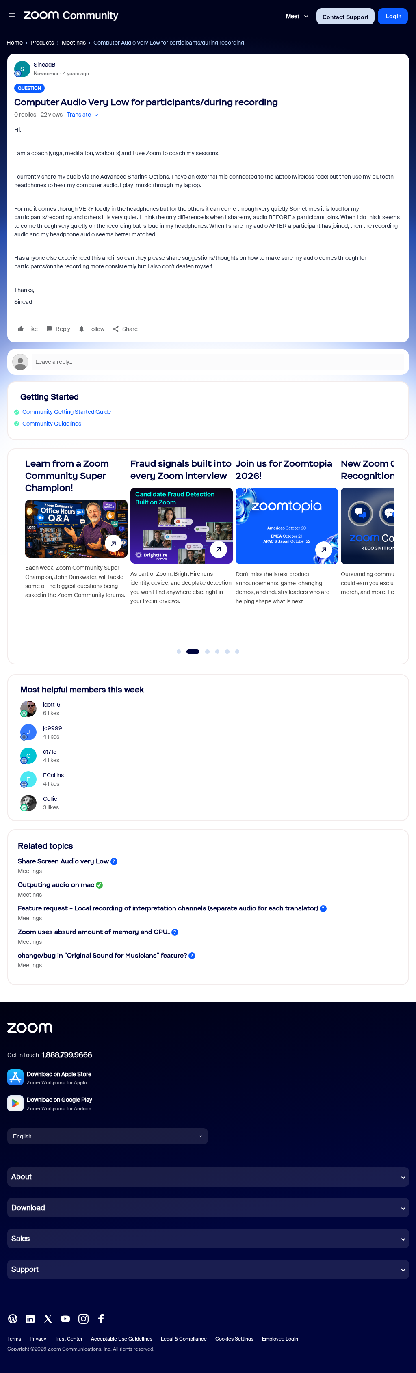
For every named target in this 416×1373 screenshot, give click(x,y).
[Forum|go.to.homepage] (71, 16)
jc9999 (52, 728)
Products (42, 42)
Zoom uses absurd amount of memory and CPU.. (94, 932)
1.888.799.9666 (67, 1055)
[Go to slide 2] (189, 651)
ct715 (50, 751)
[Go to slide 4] (217, 651)
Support (25, 1269)
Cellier (51, 798)
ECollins (53, 775)
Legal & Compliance (184, 1339)
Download (28, 1208)
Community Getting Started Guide (66, 411)
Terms (14, 1339)
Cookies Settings (234, 1339)
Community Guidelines (51, 423)
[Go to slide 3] (203, 651)
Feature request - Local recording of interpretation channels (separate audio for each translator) (168, 908)
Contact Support (345, 17)
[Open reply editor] (208, 362)
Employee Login (280, 1339)
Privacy (38, 1339)
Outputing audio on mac (56, 885)
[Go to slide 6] (237, 651)
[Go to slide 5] (227, 651)
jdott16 (52, 704)
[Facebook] (100, 1318)
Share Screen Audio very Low (63, 861)
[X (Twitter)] (48, 1318)
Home (14, 42)
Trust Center (68, 1339)
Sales (20, 1238)
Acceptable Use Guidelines (121, 1339)
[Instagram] (83, 1318)
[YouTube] (65, 1318)
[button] (12, 16)
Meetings (74, 42)
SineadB (44, 64)
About (21, 1177)
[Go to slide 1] (178, 651)
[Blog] (12, 1318)
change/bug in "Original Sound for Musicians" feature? (102, 955)
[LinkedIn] (30, 1318)
